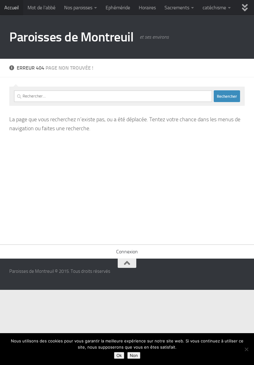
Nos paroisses (78, 8)
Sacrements (176, 8)
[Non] (246, 349)
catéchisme (214, 8)
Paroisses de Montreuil (71, 37)
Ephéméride (118, 8)
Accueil (11, 8)
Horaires (147, 8)
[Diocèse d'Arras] (229, 275)
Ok (119, 355)
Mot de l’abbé (41, 8)
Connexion (127, 252)
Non (134, 355)
